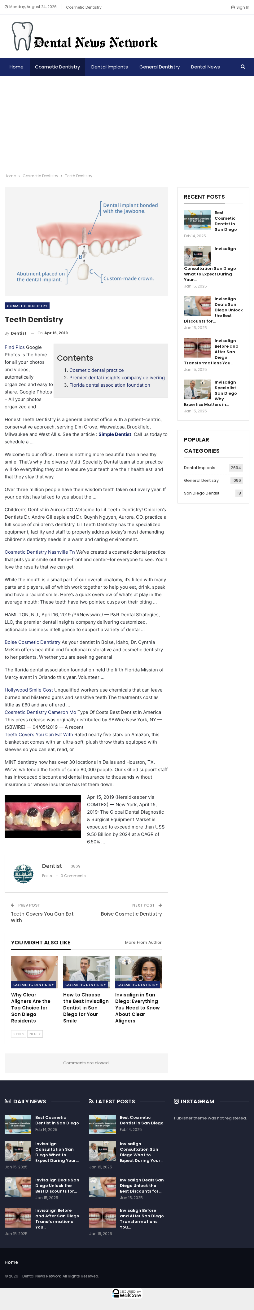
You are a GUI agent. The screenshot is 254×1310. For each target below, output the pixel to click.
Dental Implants (109, 67)
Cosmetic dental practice (96, 370)
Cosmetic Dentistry (84, 7)
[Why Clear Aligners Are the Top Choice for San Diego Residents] (34, 972)
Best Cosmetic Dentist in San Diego (226, 221)
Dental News (205, 67)
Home (17, 67)
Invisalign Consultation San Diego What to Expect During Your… (57, 1152)
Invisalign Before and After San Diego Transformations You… (57, 1218)
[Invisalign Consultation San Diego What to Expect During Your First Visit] (197, 256)
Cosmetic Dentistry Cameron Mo (40, 712)
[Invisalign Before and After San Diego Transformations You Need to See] (197, 348)
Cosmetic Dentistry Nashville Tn (40, 552)
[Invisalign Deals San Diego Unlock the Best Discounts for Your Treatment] (197, 306)
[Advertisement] (127, 122)
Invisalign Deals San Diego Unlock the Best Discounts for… (57, 1185)
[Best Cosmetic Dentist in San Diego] (197, 220)
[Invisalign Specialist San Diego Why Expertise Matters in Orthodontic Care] (197, 389)
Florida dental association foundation (109, 385)
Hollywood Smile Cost (29, 690)
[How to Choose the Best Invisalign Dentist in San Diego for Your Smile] (86, 972)
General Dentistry (159, 67)
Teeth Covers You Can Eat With (39, 734)
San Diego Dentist (201, 493)
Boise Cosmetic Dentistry (32, 642)
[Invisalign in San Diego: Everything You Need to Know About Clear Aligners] (138, 972)
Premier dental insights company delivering (117, 377)
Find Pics (15, 347)
